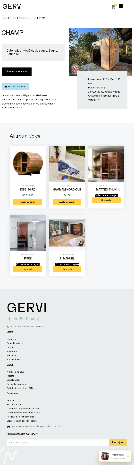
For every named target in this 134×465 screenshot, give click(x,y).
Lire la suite (106, 200)
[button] (121, 6)
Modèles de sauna (27, 18)
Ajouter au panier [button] (27, 202)
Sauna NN (14, 54)
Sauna (13, 18)
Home (4, 18)
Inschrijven (118, 442)
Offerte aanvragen (16, 71)
